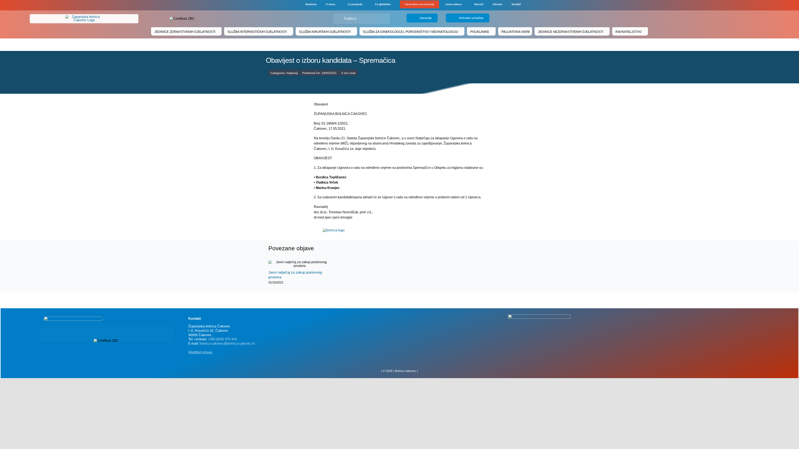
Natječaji (292, 73)
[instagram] (406, 361)
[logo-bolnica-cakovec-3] (334, 230)
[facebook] (279, 5)
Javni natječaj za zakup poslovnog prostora (296, 264)
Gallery (303, 264)
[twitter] (399, 361)
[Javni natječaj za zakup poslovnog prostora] (299, 264)
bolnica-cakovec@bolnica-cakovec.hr (227, 343)
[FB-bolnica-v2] (539, 316)
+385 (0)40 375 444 (222, 339)
